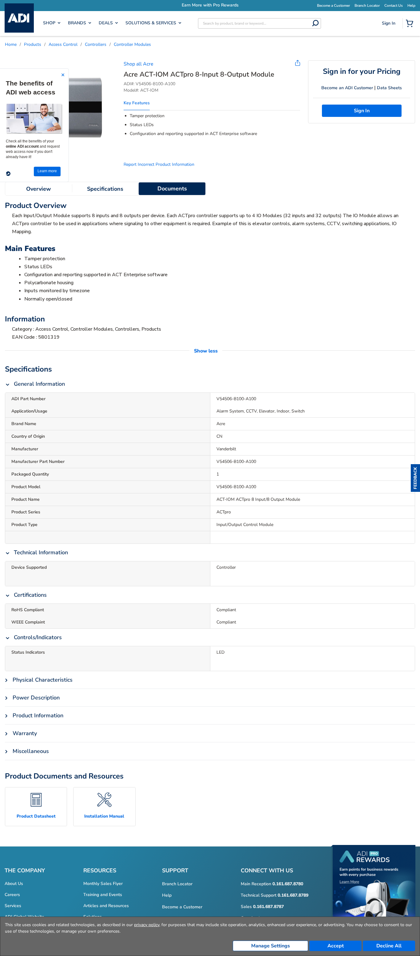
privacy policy (146, 925)
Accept (335, 945)
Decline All (389, 945)
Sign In (389, 45)
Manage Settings (270, 945)
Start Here (389, 65)
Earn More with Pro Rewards (210, 5)
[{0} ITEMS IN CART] (411, 24)
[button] (415, 478)
